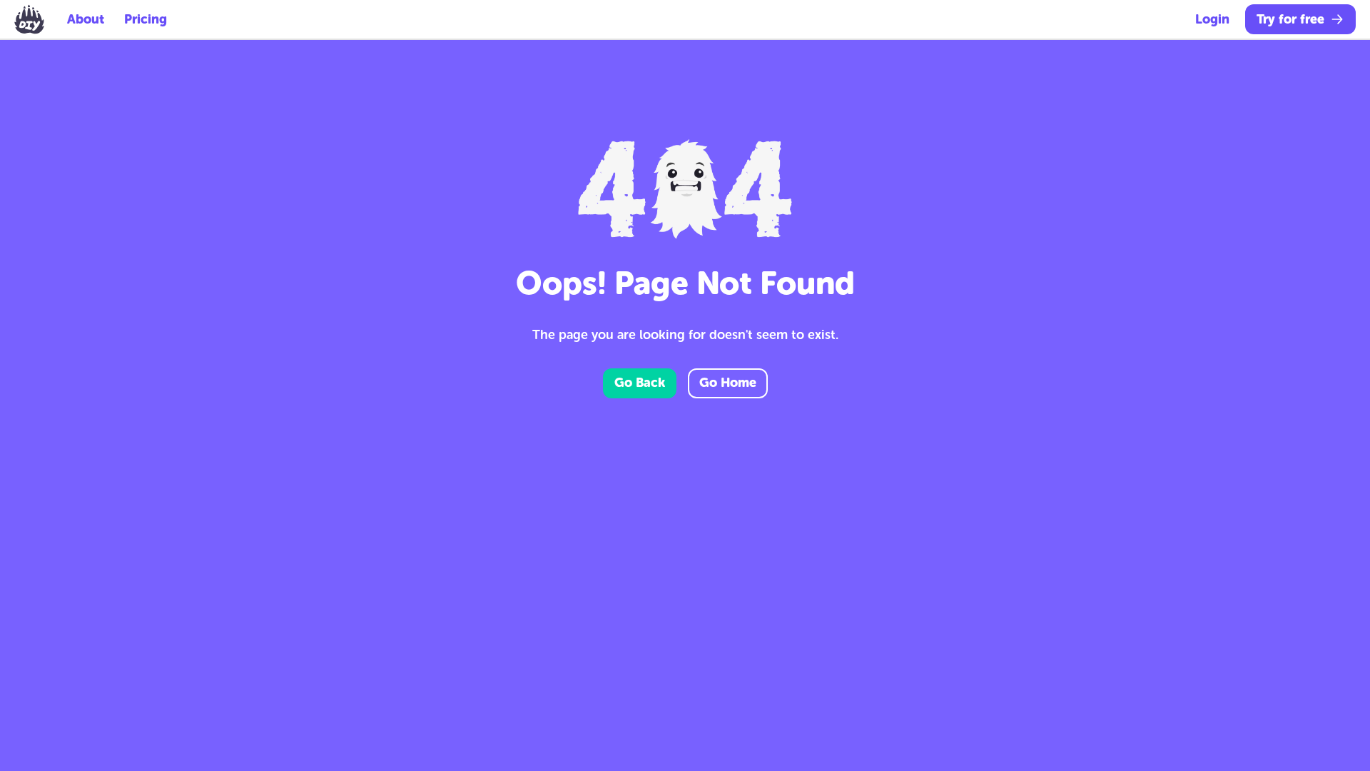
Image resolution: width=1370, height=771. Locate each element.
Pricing (145, 19)
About (85, 19)
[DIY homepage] (29, 19)
